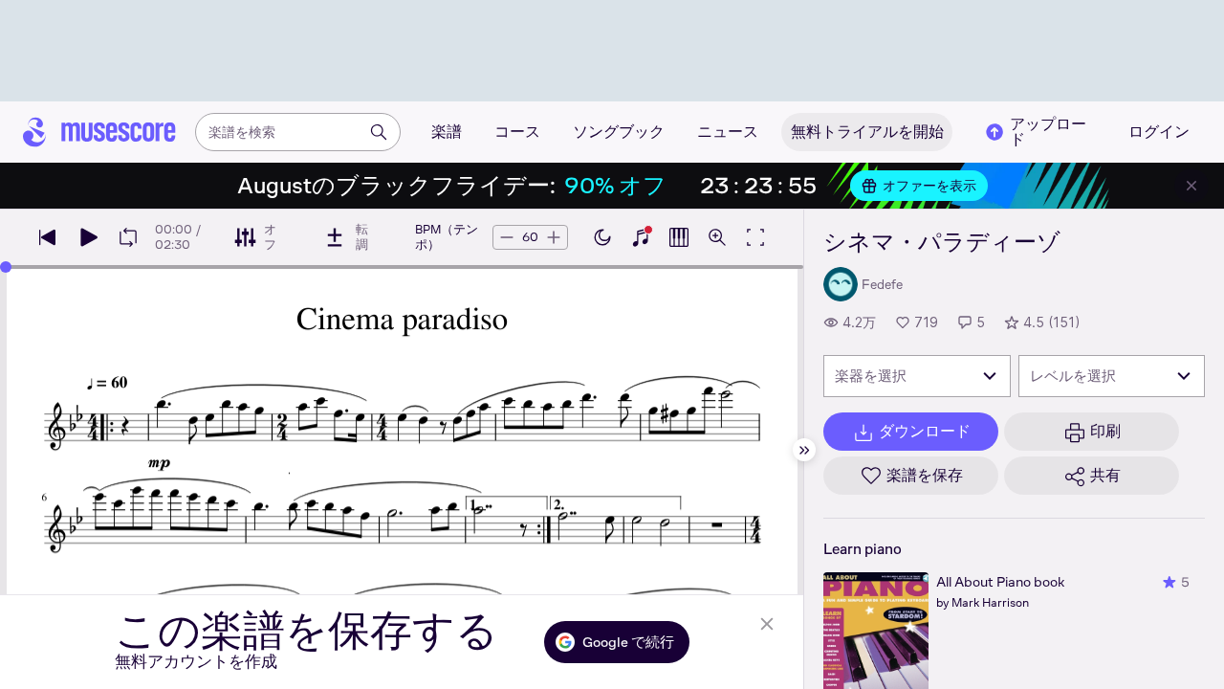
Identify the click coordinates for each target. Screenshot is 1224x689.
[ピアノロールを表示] (679, 237)
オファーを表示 (929, 185)
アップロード (1048, 132)
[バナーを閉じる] (1191, 185)
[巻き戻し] (48, 237)
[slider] (5, 267)
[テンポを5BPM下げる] (506, 237)
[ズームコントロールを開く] (717, 237)
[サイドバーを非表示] (804, 449)
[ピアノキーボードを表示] (641, 237)
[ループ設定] (128, 237)
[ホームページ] (99, 132)
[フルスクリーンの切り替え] (755, 237)
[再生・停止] (88, 237)
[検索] (379, 132)
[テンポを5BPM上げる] (553, 237)
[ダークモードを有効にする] (602, 237)
